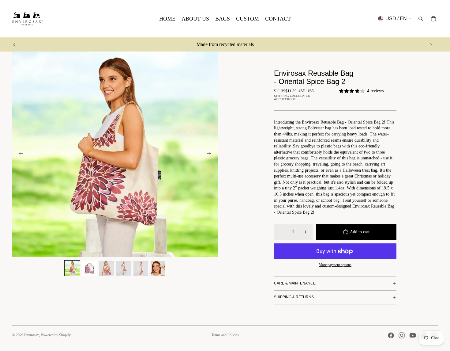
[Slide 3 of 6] (106, 268)
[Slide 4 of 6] (123, 268)
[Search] (420, 18)
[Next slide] (431, 44)
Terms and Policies (225, 335)
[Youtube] (412, 335)
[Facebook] (391, 335)
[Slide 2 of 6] (89, 268)
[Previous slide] (14, 44)
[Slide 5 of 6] (140, 268)
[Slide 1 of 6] (72, 268)
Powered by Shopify (56, 335)
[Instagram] (401, 335)
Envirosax (31, 335)
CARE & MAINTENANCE (295, 283)
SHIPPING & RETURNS (294, 297)
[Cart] (433, 18)
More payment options (335, 265)
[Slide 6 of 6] (158, 268)
